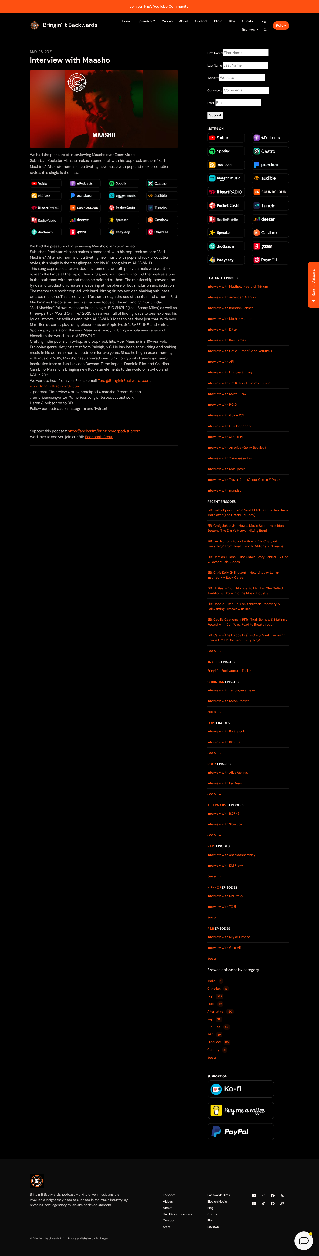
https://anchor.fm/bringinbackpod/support (104, 431)
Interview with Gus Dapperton (229, 426)
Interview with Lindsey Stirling (229, 372)
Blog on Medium (218, 1201)
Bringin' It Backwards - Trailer (229, 670)
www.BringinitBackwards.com (55, 386)
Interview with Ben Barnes (226, 340)
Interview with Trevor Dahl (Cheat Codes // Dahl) (243, 480)
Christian (215, 682)
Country (216, 1050)
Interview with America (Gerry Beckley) (236, 447)
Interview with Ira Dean (224, 783)
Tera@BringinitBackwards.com (124, 380)
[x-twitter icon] (282, 1196)
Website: (213, 78)
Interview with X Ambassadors (230, 458)
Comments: (215, 90)
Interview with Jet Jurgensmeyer (231, 690)
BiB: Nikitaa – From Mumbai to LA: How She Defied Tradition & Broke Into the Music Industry (245, 590)
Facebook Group (99, 436)
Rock (211, 764)
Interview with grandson (225, 490)
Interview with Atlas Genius (227, 772)
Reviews (248, 30)
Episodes (145, 21)
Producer (218, 1042)
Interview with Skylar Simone (228, 937)
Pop (210, 723)
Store (218, 21)
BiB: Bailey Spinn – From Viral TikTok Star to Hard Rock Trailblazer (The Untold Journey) (247, 512)
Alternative (217, 805)
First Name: (215, 53)
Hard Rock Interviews (177, 1214)
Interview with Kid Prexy (225, 865)
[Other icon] (282, 1204)
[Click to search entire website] (265, 29)
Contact (201, 21)
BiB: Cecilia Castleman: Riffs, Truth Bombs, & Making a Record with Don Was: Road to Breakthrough (247, 621)
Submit (215, 115)
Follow (281, 25)
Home (126, 21)
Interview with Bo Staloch (226, 731)
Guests (247, 21)
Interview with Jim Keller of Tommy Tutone (238, 383)
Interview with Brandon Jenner (230, 308)
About (183, 21)
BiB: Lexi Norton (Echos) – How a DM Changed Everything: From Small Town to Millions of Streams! (245, 543)
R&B (210, 928)
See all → (214, 651)
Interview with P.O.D (222, 404)
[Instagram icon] (263, 1196)
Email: (211, 103)
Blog (232, 21)
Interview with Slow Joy (224, 824)
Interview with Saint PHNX (226, 394)
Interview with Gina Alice (225, 948)
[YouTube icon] (254, 1196)
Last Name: (215, 65)
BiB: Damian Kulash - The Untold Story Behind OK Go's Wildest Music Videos (247, 559)
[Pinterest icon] (272, 1204)
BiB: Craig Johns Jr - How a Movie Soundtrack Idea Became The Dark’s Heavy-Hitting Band (245, 528)
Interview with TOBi (221, 906)
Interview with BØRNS (223, 742)
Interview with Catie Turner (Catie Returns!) (239, 351)
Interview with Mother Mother (229, 319)
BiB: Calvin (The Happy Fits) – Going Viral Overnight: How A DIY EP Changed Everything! (246, 637)
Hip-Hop (214, 887)
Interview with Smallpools (226, 469)
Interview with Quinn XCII (225, 415)
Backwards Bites (218, 1195)
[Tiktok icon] (263, 1204)
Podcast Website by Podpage (88, 1238)
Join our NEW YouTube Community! (159, 6)
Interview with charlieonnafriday (231, 855)
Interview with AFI (220, 361)
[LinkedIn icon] (254, 1204)
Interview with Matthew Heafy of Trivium (237, 286)
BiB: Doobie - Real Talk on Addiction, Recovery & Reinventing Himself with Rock (243, 606)
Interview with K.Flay (222, 329)
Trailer (213, 662)
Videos (167, 21)
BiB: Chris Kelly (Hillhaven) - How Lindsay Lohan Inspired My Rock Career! (243, 575)
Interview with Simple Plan (226, 437)
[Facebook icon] (272, 1196)
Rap (210, 846)
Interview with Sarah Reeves (228, 701)
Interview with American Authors (231, 297)
